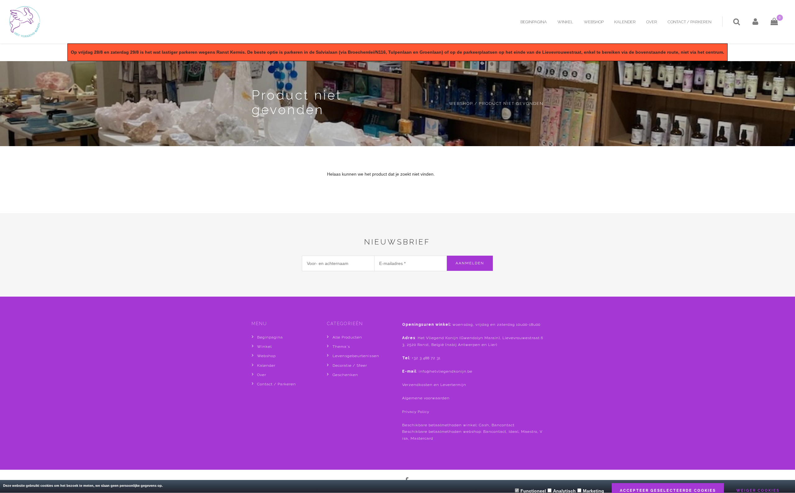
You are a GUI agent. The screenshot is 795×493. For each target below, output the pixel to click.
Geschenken (345, 375)
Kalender (625, 22)
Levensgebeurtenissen (356, 356)
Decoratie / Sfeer (350, 365)
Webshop (594, 22)
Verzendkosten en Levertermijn (434, 385)
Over (651, 22)
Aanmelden (470, 263)
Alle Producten (347, 337)
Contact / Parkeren (689, 22)
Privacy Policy (415, 412)
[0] (769, 21)
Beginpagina (533, 22)
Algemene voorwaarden (426, 398)
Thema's (341, 346)
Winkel (565, 22)
